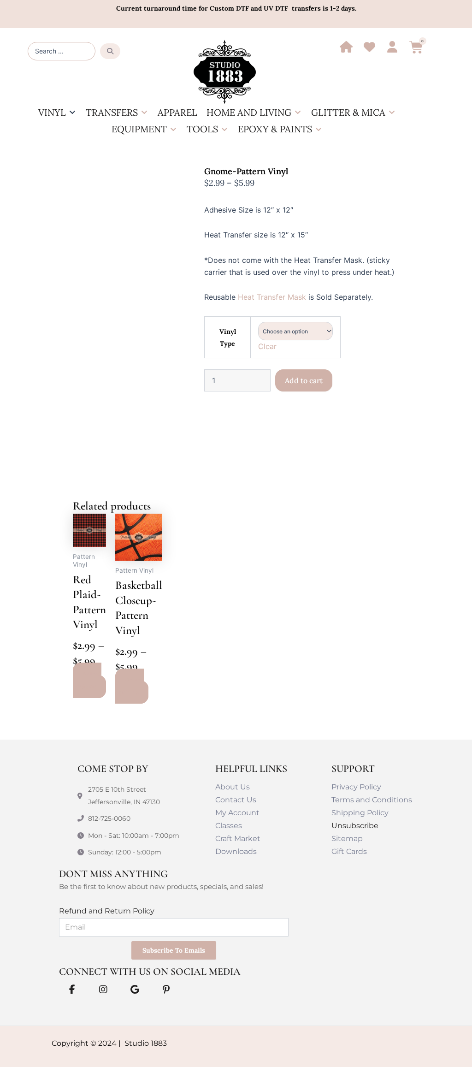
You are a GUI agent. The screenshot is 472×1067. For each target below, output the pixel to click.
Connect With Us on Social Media (150, 972)
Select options (87, 680)
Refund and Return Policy (106, 911)
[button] (57, 112)
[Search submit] (110, 51)
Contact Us (235, 799)
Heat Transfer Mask (272, 297)
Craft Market (237, 838)
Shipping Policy (360, 812)
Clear (267, 346)
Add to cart (304, 380)
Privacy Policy (356, 786)
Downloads (236, 851)
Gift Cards (349, 851)
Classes (228, 825)
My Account (237, 812)
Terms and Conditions (371, 799)
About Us (232, 786)
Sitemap (347, 838)
